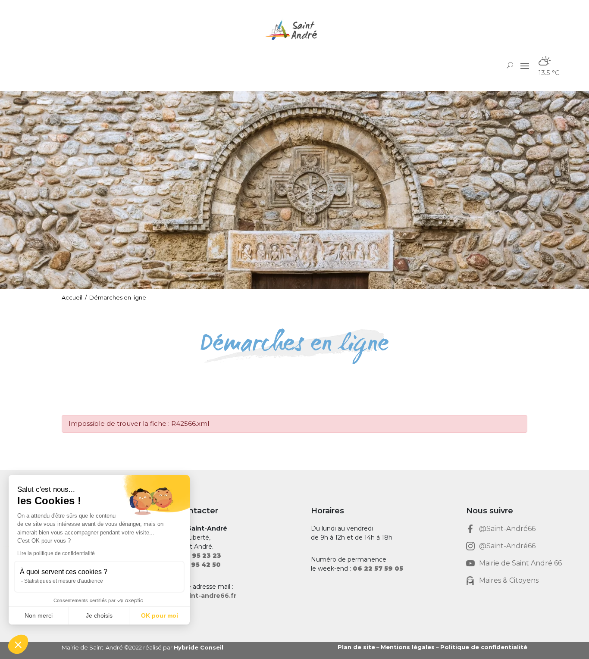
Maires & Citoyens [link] (509, 580)
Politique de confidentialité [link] (483, 646)
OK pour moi (159, 615)
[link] (294, 30)
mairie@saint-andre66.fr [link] (195, 596)
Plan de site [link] (356, 646)
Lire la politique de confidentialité (56, 553)
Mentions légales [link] (408, 646)
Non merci (39, 615)
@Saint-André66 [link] (507, 529)
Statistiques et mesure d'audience (63, 581)
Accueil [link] (72, 297)
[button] (525, 65)
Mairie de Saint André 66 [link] (520, 563)
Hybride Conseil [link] (198, 647)
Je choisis (99, 615)
